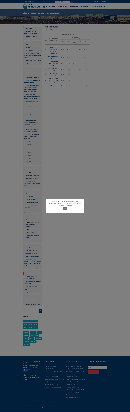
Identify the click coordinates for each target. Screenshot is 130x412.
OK (65, 208)
